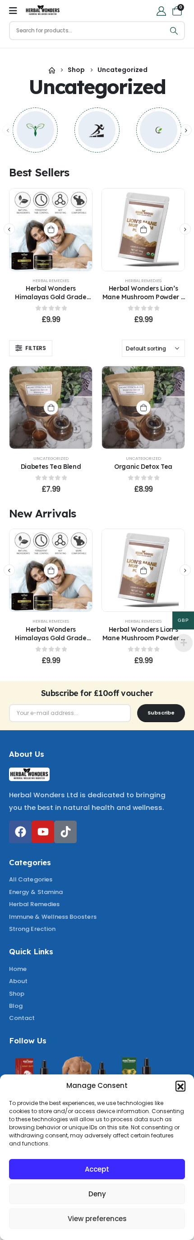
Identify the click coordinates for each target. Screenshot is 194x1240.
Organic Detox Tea (143, 466)
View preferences (97, 1218)
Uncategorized (51, 458)
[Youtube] (43, 832)
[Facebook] (20, 832)
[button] (180, 1085)
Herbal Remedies (50, 280)
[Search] (174, 30)
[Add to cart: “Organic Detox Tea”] (143, 407)
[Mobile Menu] (13, 10)
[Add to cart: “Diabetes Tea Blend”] (51, 407)
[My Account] (161, 10)
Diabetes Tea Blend (51, 466)
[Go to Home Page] (52, 70)
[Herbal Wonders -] (43, 10)
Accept (97, 1169)
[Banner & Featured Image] (35, 130)
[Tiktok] (65, 832)
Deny (97, 1194)
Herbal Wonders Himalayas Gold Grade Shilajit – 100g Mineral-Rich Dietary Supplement (51, 300)
